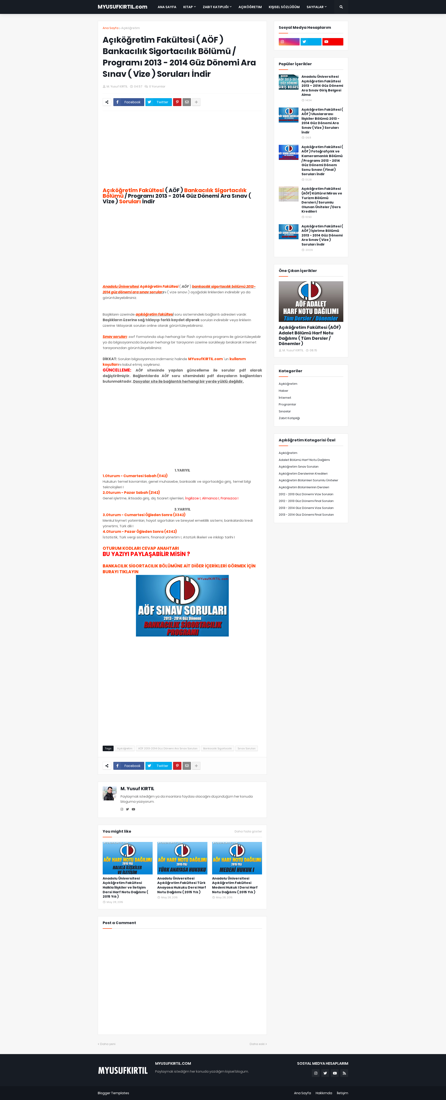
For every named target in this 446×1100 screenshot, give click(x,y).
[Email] (187, 102)
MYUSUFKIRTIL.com (122, 6)
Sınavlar (285, 411)
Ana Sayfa (110, 28)
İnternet (285, 397)
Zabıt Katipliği (289, 418)
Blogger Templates (113, 1093)
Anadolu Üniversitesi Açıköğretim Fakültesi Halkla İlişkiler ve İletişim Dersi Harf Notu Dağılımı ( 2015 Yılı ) (125, 887)
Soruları (130, 201)
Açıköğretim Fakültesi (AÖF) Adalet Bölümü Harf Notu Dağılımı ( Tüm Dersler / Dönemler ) (310, 335)
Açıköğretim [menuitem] (250, 7)
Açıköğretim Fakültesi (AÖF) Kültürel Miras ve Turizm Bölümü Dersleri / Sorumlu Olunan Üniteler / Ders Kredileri (322, 200)
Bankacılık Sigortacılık (217, 748)
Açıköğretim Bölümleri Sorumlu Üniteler (308, 480)
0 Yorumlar (157, 86)
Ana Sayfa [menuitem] (167, 7)
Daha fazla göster (248, 831)
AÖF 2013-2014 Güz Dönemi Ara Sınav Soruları (167, 748)
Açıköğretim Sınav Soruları (298, 466)
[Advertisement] (182, 149)
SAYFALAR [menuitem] (315, 7)
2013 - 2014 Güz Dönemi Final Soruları (306, 514)
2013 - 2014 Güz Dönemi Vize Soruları (306, 508)
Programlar (287, 404)
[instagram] (122, 809)
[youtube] (133, 809)
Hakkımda (324, 1093)
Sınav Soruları (247, 748)
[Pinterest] (177, 102)
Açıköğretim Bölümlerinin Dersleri (304, 487)
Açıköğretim (130, 28)
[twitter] (127, 809)
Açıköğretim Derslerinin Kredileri (303, 473)
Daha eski (257, 1044)
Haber (283, 390)
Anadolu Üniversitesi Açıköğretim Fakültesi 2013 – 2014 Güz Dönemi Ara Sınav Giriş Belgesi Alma (322, 85)
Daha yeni (107, 1044)
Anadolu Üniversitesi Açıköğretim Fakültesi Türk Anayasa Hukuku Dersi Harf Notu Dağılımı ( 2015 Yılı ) (181, 885)
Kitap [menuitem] (188, 7)
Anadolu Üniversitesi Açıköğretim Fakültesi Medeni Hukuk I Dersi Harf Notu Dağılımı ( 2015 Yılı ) (235, 885)
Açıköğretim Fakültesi (133, 190)
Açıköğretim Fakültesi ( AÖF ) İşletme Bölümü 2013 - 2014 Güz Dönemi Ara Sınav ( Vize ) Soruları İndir (322, 235)
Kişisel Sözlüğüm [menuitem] (284, 7)
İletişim (342, 1093)
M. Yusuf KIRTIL (137, 789)
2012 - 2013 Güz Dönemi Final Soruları (306, 501)
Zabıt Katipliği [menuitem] (216, 7)
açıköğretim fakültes (154, 314)
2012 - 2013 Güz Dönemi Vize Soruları (306, 494)
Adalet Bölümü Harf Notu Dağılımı (304, 460)
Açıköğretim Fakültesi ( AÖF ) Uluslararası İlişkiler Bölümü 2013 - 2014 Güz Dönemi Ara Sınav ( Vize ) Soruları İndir (322, 121)
